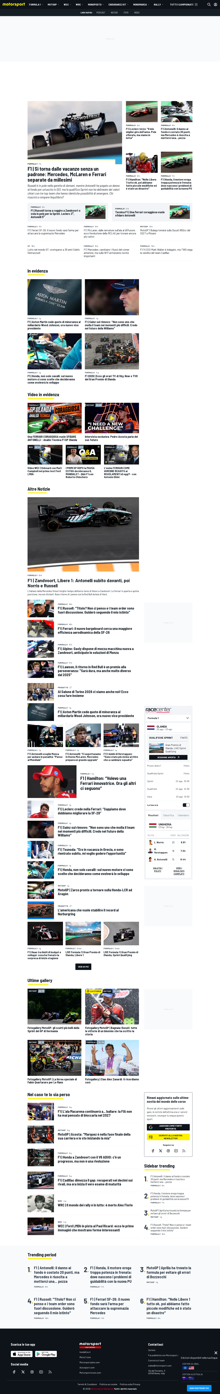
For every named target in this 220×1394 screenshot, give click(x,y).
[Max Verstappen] (150, 850)
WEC (66, 4)
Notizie (114, 12)
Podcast (100, 12)
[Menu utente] (215, 4)
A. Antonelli (160, 859)
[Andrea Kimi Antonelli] (150, 859)
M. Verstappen (160, 851)
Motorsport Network (102, 1388)
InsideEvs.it (85, 1352)
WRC (78, 4)
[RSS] (183, 1150)
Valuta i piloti (157, 869)
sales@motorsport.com (160, 1365)
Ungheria (164, 824)
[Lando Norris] (150, 842)
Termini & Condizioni (87, 1384)
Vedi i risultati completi (179, 871)
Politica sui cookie (108, 1384)
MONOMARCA (140, 4)
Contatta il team (156, 1360)
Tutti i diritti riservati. (125, 1388)
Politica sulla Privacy (130, 1384)
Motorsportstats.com (90, 1372)
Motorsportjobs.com (90, 1362)
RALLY (157, 4)
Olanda (162, 726)
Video (136, 12)
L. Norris (159, 842)
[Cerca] (209, 4)
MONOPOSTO (94, 4)
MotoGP (52, 4)
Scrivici (151, 1350)
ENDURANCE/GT (117, 4)
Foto (126, 12)
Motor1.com (85, 1357)
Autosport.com (87, 1367)
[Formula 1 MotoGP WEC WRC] (168, 718)
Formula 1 (35, 4)
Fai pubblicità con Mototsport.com (165, 1355)
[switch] (185, 805)
